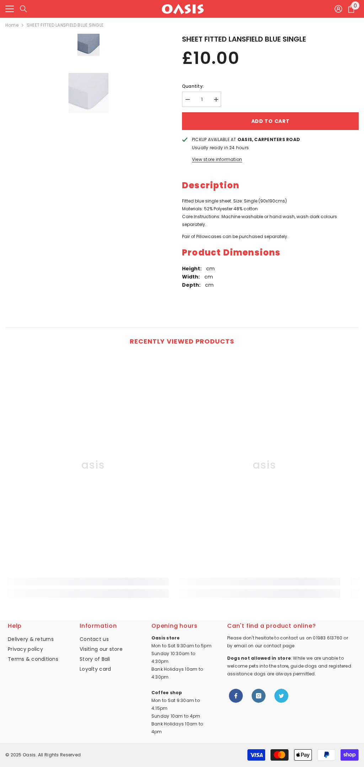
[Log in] (338, 8)
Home (11, 25)
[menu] (9, 9)
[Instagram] (258, 695)
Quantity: (193, 86)
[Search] (23, 9)
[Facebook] (236, 695)
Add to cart (270, 121)
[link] (88, 581)
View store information (217, 159)
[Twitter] (281, 695)
